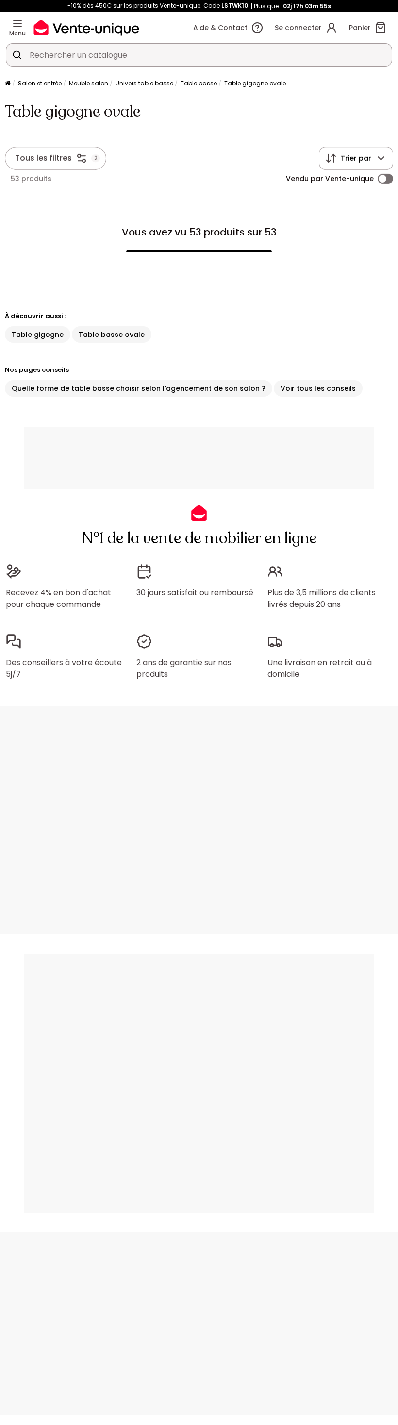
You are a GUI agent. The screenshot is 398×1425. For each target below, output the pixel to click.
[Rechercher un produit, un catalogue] (17, 55)
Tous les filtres (43, 158)
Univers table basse (144, 83)
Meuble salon (88, 83)
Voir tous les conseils (318, 388)
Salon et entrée (40, 83)
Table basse (199, 83)
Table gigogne (38, 334)
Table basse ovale (112, 334)
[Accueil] (8, 83)
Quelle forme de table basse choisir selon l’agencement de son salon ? (138, 388)
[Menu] (17, 24)
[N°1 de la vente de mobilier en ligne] (86, 27)
